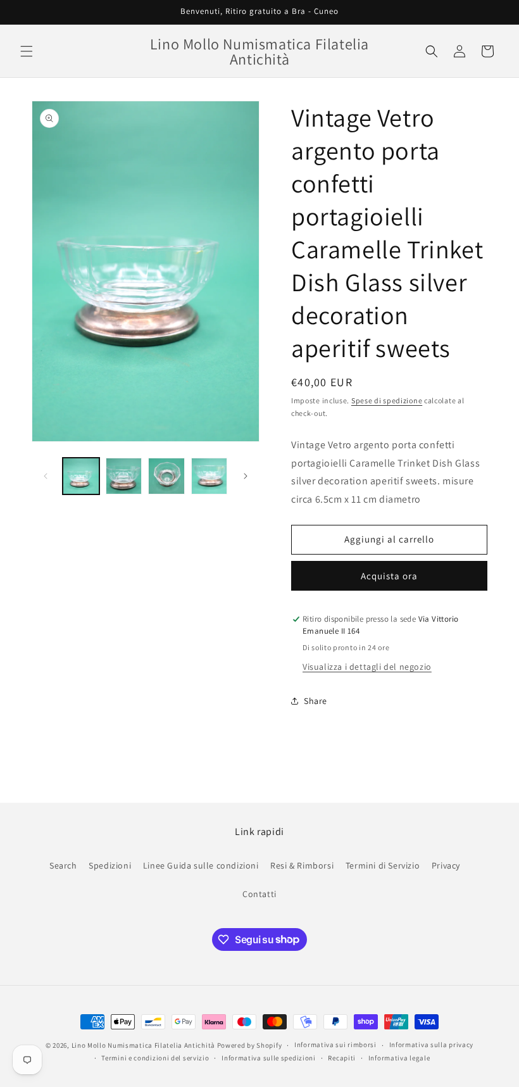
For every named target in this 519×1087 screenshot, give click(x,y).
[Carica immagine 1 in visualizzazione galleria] (81, 476)
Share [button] (315, 701)
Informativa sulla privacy (431, 1044)
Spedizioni (110, 865)
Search (63, 865)
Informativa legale (399, 1057)
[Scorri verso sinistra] (45, 476)
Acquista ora (389, 576)
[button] (27, 51)
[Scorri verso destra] (246, 476)
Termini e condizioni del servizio (155, 1057)
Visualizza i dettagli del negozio (367, 666)
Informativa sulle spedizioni (269, 1057)
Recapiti (342, 1057)
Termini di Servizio (383, 865)
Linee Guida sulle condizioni (201, 865)
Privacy (446, 865)
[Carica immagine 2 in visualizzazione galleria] (124, 476)
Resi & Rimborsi (302, 865)
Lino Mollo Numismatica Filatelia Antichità (143, 1045)
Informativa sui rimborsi (335, 1044)
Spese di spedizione (386, 400)
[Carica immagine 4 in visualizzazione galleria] (209, 476)
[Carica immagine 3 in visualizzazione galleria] (166, 476)
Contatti (259, 894)
